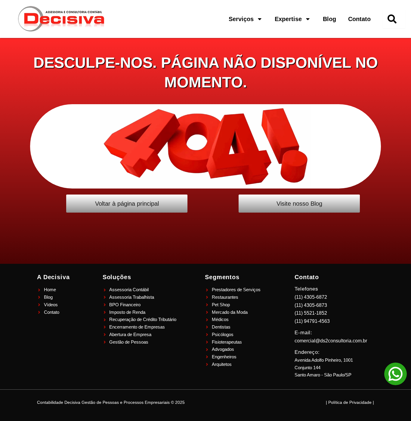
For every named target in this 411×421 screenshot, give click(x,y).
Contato (359, 19)
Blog (329, 19)
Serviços (241, 19)
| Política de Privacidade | (350, 402)
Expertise (288, 19)
